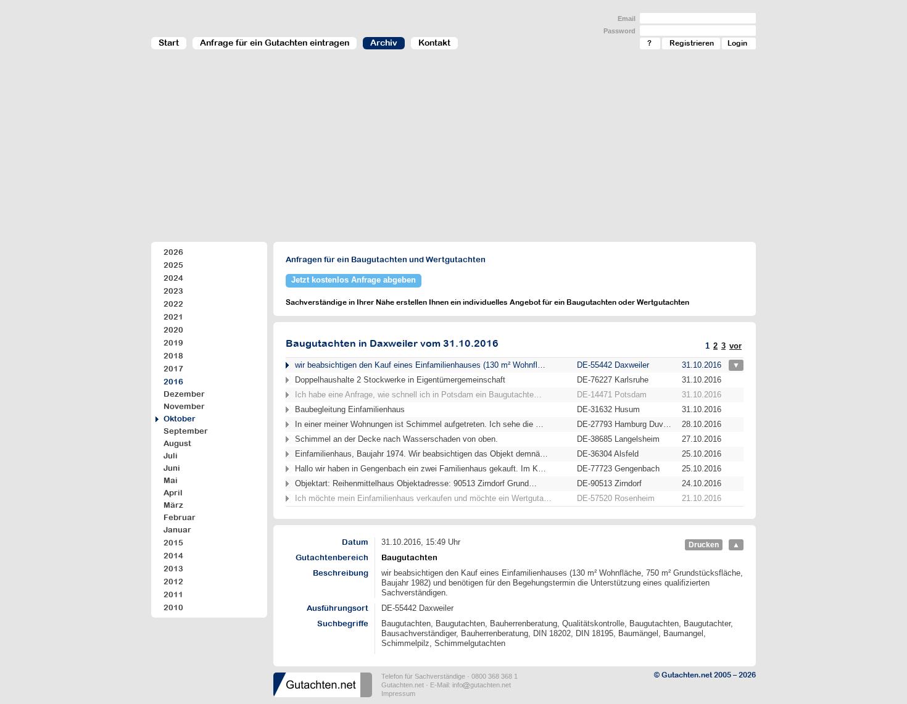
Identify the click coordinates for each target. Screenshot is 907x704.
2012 (173, 581)
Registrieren (691, 43)
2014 (173, 555)
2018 (173, 355)
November (184, 406)
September (186, 431)
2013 (173, 568)
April (173, 492)
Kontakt (434, 43)
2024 (173, 278)
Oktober (180, 418)
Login (737, 43)
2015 (173, 542)
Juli (171, 455)
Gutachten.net (402, 685)
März (173, 505)
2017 (173, 368)
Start (169, 43)
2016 (173, 381)
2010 (173, 607)
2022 (173, 304)
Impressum (398, 693)
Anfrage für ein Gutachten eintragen (274, 43)
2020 (173, 329)
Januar (177, 529)
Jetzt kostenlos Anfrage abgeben (353, 279)
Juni (172, 468)
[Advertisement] (453, 151)
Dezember (184, 394)
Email (627, 18)
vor (735, 345)
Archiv (383, 43)
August (177, 443)
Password (619, 31)
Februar (180, 517)
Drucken (704, 544)
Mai (171, 480)
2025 (173, 265)
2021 (173, 316)
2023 (173, 291)
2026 (173, 252)
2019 (173, 342)
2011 (173, 594)
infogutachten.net (481, 685)
